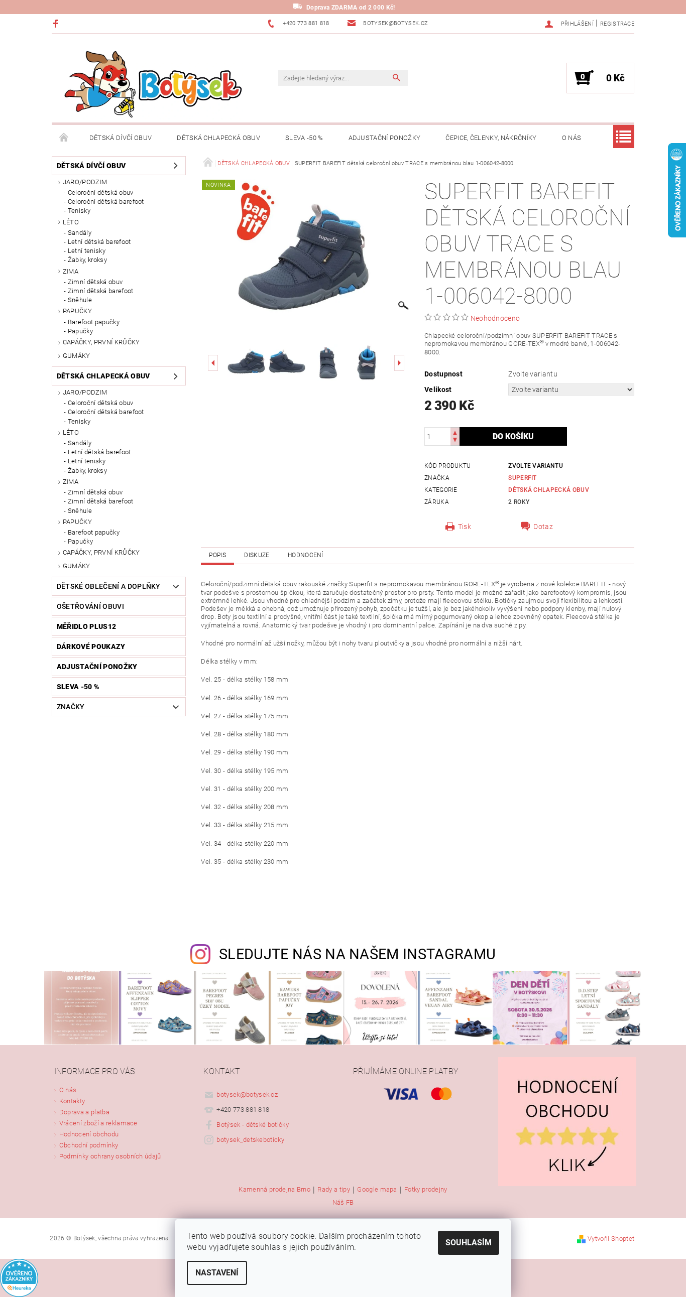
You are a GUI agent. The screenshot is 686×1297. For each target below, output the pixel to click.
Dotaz (543, 527)
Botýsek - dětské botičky (252, 1124)
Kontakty (72, 1101)
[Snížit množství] (455, 441)
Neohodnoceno (495, 318)
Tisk (464, 527)
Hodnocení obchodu (89, 1134)
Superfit (522, 477)
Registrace (617, 24)
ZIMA (70, 271)
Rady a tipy (333, 1189)
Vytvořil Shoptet (611, 1238)
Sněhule (80, 300)
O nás (572, 138)
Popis (217, 555)
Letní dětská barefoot (99, 241)
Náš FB (343, 1202)
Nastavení (217, 1272)
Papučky (80, 331)
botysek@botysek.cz (247, 1094)
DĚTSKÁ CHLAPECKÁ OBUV (218, 138)
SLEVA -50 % (304, 138)
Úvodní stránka (64, 138)
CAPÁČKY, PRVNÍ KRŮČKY (101, 342)
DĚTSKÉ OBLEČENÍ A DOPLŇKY (109, 586)
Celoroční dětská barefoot (106, 201)
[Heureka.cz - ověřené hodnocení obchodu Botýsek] (19, 1277)
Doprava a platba (84, 1112)
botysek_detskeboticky (250, 1139)
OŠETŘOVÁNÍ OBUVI (90, 606)
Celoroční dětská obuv (101, 192)
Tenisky (79, 210)
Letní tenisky (86, 250)
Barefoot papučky (94, 322)
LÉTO (71, 222)
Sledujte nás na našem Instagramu (357, 954)
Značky (71, 707)
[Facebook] (57, 23)
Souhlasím (468, 1242)
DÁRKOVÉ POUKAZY (91, 646)
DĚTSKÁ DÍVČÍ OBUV (120, 138)
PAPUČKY (77, 311)
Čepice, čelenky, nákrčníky (490, 138)
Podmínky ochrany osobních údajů (110, 1156)
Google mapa (377, 1189)
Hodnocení (305, 555)
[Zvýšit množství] (455, 432)
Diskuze (256, 555)
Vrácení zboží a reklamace (98, 1123)
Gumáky (76, 355)
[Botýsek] (150, 83)
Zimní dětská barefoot (101, 291)
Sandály (79, 232)
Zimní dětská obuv (95, 282)
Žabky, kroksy (87, 260)
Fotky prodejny (425, 1189)
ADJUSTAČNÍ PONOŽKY (385, 138)
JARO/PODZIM (85, 182)
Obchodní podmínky (88, 1145)
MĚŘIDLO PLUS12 (86, 626)
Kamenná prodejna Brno (274, 1189)
